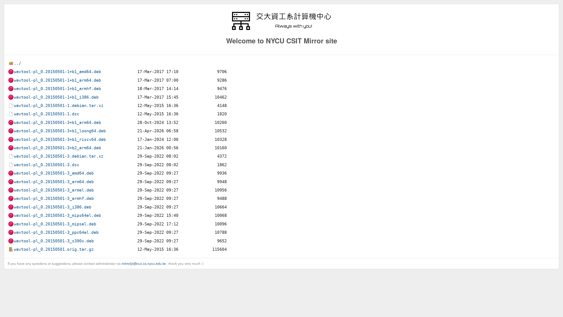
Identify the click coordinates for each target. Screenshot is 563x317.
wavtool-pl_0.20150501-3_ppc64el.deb (56, 232)
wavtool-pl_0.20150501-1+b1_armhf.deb (57, 88)
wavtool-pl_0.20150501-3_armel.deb (54, 190)
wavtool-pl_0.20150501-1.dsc (46, 113)
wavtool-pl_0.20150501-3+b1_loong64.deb (60, 130)
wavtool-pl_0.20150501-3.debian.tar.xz (58, 156)
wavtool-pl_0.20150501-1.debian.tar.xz (58, 105)
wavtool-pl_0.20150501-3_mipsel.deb (55, 224)
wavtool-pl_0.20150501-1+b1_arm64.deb (57, 80)
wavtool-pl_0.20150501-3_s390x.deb (54, 240)
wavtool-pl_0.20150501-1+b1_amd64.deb (57, 71)
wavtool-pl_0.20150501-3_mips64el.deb (57, 215)
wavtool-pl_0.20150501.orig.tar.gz (54, 249)
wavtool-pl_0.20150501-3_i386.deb (52, 207)
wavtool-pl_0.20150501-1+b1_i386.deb (56, 97)
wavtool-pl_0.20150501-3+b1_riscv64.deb (60, 139)
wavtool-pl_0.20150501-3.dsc (46, 164)
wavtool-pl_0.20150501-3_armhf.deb (54, 198)
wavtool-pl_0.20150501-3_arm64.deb (54, 181)
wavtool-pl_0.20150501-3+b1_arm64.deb (57, 122)
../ (17, 63)
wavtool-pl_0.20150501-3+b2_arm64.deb (57, 147)
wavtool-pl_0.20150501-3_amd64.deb (54, 173)
